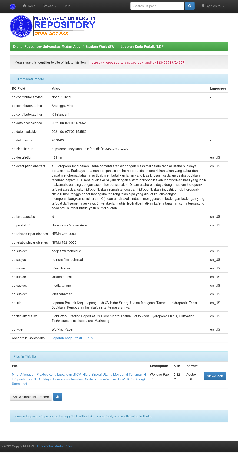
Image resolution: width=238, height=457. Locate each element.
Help (67, 5)
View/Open (215, 376)
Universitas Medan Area (55, 446)
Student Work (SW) (101, 46)
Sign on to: (213, 5)
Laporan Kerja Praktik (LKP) (143, 46)
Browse (48, 5)
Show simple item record (31, 396)
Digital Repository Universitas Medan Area (46, 46)
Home (31, 5)
